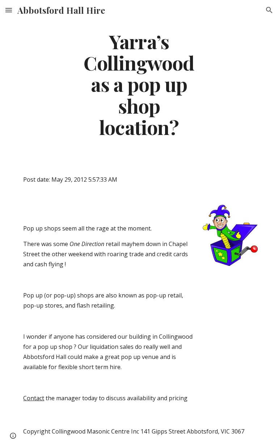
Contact (33, 398)
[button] (8, 10)
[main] (139, 84)
